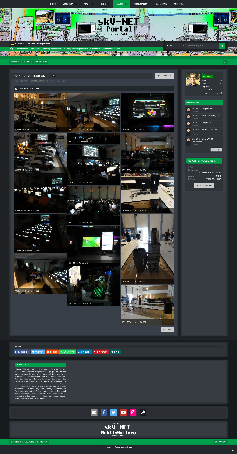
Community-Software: (118, 447)
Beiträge (204, 80)
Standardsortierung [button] (29, 88)
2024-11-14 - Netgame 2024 (203, 108)
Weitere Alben (193, 102)
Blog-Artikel (206, 87)
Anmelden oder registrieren (38, 43)
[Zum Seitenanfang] (233, 450)
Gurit (204, 74)
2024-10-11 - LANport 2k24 (202, 122)
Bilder (204, 83)
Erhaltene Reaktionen (209, 90)
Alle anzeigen (216, 149)
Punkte (204, 93)
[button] (17, 44)
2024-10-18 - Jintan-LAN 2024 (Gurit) (206, 115)
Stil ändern (220, 442)
